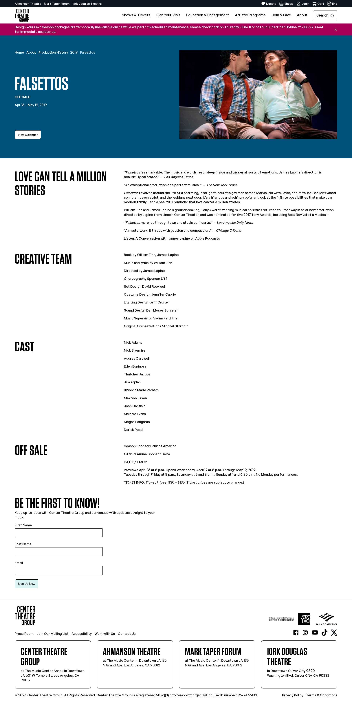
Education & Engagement (207, 15)
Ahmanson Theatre (28, 4)
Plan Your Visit (168, 15)
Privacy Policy (292, 695)
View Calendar (28, 135)
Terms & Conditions (321, 695)
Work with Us (105, 634)
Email (19, 563)
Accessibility (82, 634)
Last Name (23, 544)
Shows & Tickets (136, 15)
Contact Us (127, 634)
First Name (23, 525)
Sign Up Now (26, 583)
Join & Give (281, 15)
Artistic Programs (250, 15)
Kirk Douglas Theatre (87, 4)
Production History (53, 52)
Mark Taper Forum (56, 4)
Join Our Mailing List (52, 634)
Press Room (24, 634)
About (302, 15)
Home (19, 52)
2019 (74, 52)
